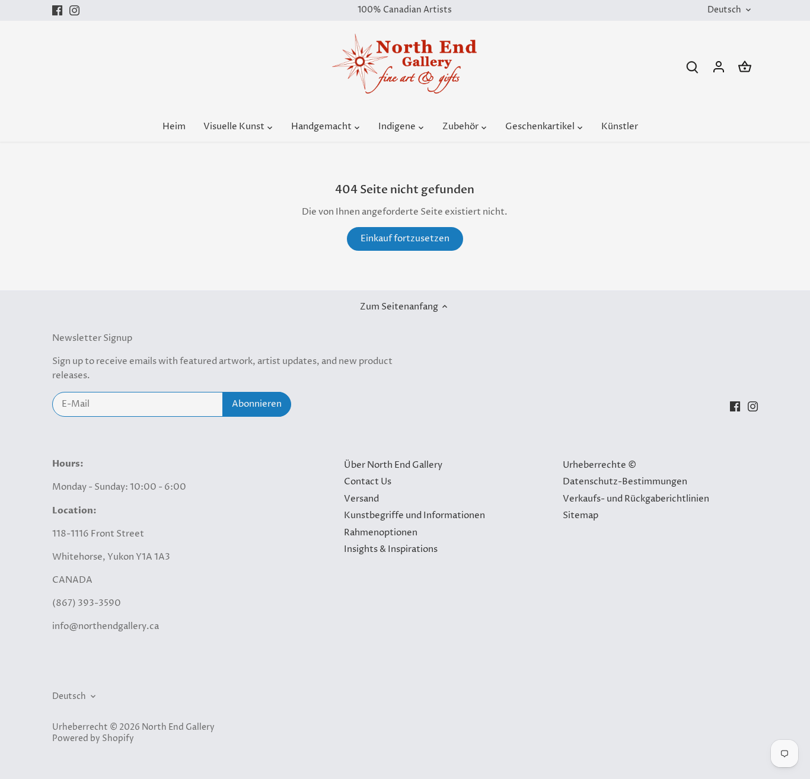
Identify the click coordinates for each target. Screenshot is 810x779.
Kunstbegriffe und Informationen (414, 515)
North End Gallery (178, 727)
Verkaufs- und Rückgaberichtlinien (636, 499)
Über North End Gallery (393, 465)
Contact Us (367, 481)
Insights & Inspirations (391, 549)
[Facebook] (57, 10)
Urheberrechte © (599, 465)
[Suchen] (693, 66)
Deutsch (724, 10)
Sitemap (580, 515)
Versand (361, 499)
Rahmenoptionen (380, 532)
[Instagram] (74, 10)
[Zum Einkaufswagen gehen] (745, 66)
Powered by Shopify (93, 738)
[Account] (719, 66)
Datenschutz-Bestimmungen (625, 481)
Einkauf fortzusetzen (405, 238)
